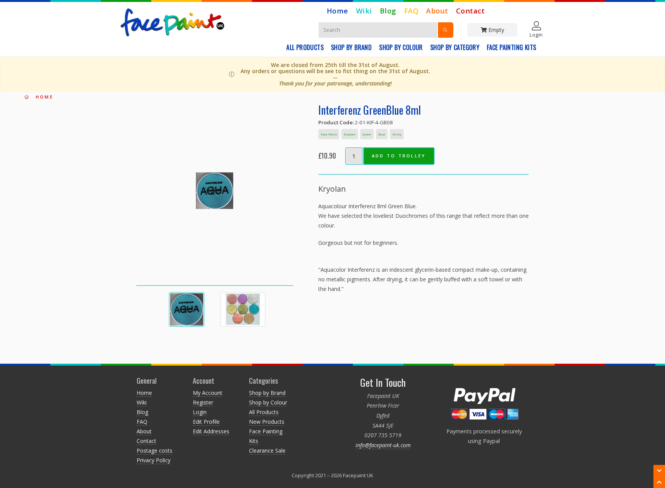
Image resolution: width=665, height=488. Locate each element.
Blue (381, 134)
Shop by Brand (351, 47)
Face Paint (329, 134)
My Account (207, 392)
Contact (470, 10)
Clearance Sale (267, 450)
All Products (305, 47)
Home (337, 10)
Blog (388, 10)
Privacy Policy (153, 460)
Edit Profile (206, 421)
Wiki (364, 10)
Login (200, 412)
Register (203, 402)
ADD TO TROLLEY (399, 156)
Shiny (396, 134)
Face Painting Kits (511, 47)
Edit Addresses (211, 431)
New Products (266, 421)
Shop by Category (455, 47)
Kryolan (350, 134)
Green (367, 134)
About (437, 10)
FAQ (411, 10)
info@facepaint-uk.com (383, 445)
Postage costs (154, 450)
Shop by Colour (401, 47)
